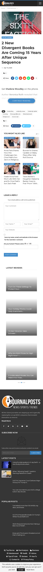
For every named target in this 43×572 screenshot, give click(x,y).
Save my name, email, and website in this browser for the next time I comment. (21, 238)
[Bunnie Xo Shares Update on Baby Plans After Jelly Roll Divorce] (31, 142)
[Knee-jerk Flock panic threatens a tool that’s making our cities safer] (6, 535)
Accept (20, 570)
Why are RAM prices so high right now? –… (20, 354)
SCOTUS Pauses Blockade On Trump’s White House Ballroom (26, 516)
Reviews (25, 556)
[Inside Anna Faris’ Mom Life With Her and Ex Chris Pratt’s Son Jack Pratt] (12, 168)
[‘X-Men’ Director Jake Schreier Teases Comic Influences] (21, 326)
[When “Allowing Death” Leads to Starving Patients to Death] (6, 473)
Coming (5, 114)
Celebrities (10, 111)
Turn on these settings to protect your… (19, 288)
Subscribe (35, 453)
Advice (33, 553)
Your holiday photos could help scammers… (19, 310)
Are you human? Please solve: (14, 244)
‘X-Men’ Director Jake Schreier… (17, 332)
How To (34, 556)
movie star (15, 117)
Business (35, 550)
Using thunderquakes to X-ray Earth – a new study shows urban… (26, 463)
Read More (6, 421)
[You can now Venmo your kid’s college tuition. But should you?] (6, 492)
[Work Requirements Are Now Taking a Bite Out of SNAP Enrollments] (6, 526)
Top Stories (10, 550)
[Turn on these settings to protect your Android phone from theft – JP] (21, 281)
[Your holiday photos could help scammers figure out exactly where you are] (21, 303)
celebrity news (20, 111)
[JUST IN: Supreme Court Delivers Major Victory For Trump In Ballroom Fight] (6, 483)
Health (25, 553)
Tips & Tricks (13, 556)
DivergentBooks (15, 114)
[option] (21, 326)
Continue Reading (21, 101)
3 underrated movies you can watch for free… (21, 376)
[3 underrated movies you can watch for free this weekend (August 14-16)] (21, 370)
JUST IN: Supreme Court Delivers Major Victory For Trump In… (26, 481)
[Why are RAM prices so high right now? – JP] (21, 348)
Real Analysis (23, 550)
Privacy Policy (28, 559)
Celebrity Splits (32, 111)
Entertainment (7, 37)
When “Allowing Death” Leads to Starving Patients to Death (24, 472)
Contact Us (15, 559)
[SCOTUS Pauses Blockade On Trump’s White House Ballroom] (6, 517)
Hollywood (6, 117)
